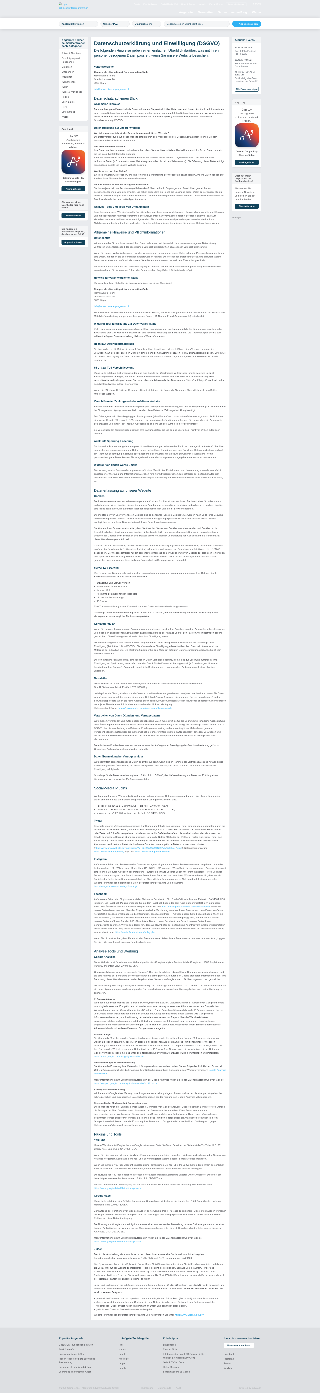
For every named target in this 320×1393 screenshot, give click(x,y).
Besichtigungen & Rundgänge (71, 60)
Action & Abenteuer (72, 53)
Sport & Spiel (68, 101)
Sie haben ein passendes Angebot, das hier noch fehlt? (73, 231)
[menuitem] (137, 4)
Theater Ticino (170, 1349)
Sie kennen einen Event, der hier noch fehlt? (73, 205)
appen (123, 1363)
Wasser (65, 116)
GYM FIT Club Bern (173, 1362)
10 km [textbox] (148, 23)
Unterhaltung (68, 111)
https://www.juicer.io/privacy (189, 1314)
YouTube (228, 1368)
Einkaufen (67, 66)
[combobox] (78, 24)
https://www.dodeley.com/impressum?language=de (145, 708)
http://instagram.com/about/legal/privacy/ (115, 886)
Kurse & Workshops (72, 91)
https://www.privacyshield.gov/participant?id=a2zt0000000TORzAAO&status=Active (138, 848)
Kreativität (67, 76)
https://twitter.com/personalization (152, 851)
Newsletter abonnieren (238, 1345)
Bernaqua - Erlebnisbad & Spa (75, 1367)
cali (121, 1344)
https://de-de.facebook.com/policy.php (135, 932)
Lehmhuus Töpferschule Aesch (75, 1371)
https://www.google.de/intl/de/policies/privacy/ (118, 1241)
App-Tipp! (67, 129)
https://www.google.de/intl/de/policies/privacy (117, 1188)
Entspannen (68, 71)
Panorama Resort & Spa (71, 1354)
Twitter (227, 1363)
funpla (123, 1368)
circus (123, 1349)
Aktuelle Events (245, 40)
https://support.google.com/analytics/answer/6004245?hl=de (126, 1083)
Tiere (64, 106)
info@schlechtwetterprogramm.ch (112, 89)
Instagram (229, 1358)
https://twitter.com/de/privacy (109, 851)
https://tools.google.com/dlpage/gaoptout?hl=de (119, 1056)
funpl (122, 1354)
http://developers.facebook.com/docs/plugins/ (186, 906)
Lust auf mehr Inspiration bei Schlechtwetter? (244, 178)
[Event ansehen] (246, 51)
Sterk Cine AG (66, 1349)
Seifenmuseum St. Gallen (176, 1371)
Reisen (65, 96)
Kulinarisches (69, 81)
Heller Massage (171, 1367)
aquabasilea (169, 1344)
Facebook (229, 1354)
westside (124, 1358)
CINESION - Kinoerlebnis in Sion (76, 1344)
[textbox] (83, 24)
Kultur (65, 86)
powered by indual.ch (250, 1388)
